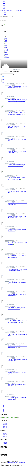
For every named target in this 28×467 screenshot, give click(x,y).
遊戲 (7, 54)
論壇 (4, 3)
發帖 (4, 14)
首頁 (4, 1)
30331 (14, 344)
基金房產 (5, 436)
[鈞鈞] (2, 417)
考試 (7, 57)
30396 (14, 98)
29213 (14, 163)
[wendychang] (11, 417)
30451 (14, 228)
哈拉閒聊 (7, 85)
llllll (11, 69)
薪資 (6, 45)
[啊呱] (17, 417)
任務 (6, 47)
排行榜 (6, 49)
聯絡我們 (5, 443)
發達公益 (5, 427)
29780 (14, 201)
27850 (14, 396)
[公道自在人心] (16, 417)
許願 (6, 41)
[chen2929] (7, 417)
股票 (6, 56)
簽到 (7, 50)
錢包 (6, 44)
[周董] (3, 417)
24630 (14, 176)
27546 (14, 319)
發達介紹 (5, 423)
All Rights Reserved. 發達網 (16, 462)
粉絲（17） (5, 82)
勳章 (6, 52)
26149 (14, 85)
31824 (14, 281)
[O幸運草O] (10, 417)
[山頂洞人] (4, 417)
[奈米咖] (6, 417)
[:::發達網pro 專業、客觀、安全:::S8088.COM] (11, 10)
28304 (14, 306)
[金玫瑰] (1, 417)
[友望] (14, 417)
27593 (14, 383)
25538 (14, 371)
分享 (4, 12)
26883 (14, 267)
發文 (3, 76)
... (3, 410)
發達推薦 (5, 424)
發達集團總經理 (10, 83)
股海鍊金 (5, 433)
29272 (14, 150)
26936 (14, 111)
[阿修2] (8, 417)
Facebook (5, 449)
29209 (14, 241)
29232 (14, 124)
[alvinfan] (15, 417)
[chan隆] (12, 417)
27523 (14, 189)
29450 (14, 138)
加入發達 (5, 442)
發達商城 (5, 426)
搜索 (14, 74)
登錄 (4, 5)
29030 (14, 254)
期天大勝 (5, 434)
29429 (14, 332)
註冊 (4, 8)
